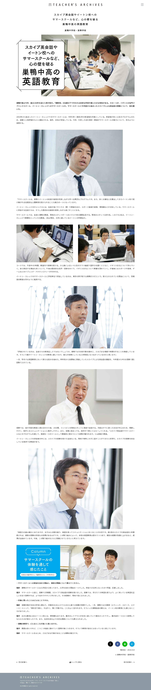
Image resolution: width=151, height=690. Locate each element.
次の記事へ (22, 662)
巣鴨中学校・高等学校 (126, 654)
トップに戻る (76, 662)
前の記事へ (128, 662)
